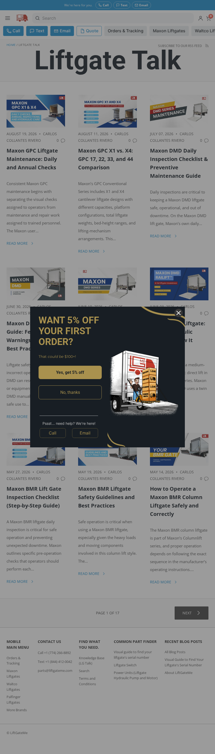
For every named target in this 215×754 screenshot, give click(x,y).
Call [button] (52, 433)
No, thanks (70, 392)
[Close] (178, 313)
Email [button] (85, 433)
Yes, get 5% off (70, 372)
